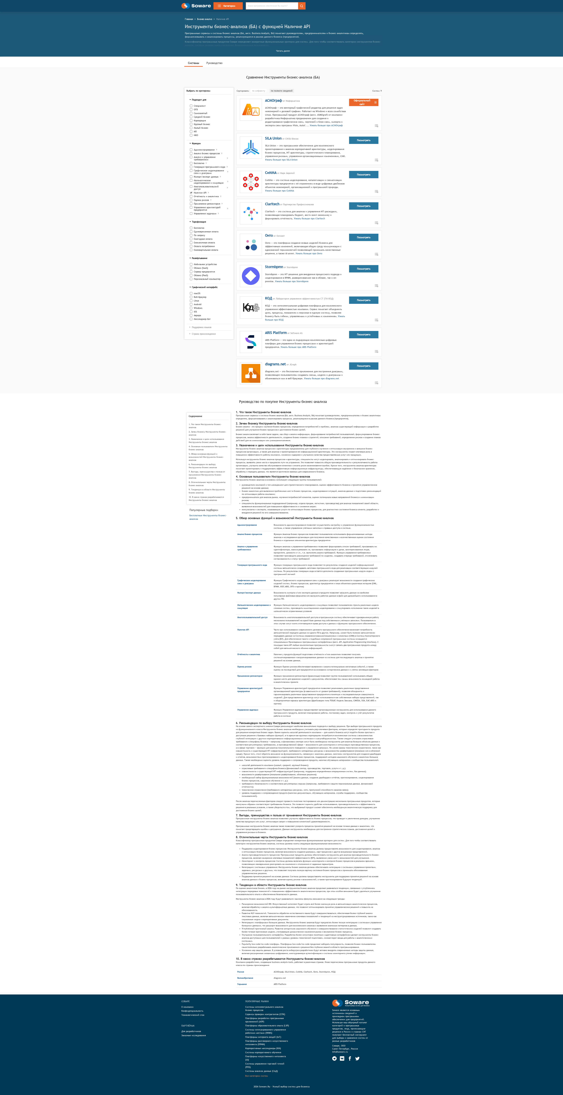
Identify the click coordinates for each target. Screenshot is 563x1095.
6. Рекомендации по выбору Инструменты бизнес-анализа (203, 466)
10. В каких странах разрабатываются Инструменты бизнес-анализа (206, 498)
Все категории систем (256, 1076)
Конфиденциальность (192, 1011)
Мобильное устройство (205, 264)
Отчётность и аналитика (206, 196)
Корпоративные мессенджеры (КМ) (263, 1048)
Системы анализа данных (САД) (261, 1071)
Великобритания (245, 978)
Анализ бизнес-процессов (207, 153)
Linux (196, 300)
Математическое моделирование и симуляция (208, 181)
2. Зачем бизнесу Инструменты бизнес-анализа (207, 433)
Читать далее (283, 51)
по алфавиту (258, 90)
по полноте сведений (281, 90)
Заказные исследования (193, 1035)
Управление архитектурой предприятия (207, 208)
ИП (195, 131)
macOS (197, 293)
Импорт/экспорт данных (206, 176)
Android (197, 304)
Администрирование (204, 149)
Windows (198, 308)
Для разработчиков (191, 1031)
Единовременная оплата (206, 231)
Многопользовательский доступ (206, 187)
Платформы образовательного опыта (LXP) (267, 1025)
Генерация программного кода (209, 167)
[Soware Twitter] (357, 1058)
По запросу (199, 235)
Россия (240, 972)
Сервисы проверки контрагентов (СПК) (265, 1014)
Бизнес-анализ (204, 19)
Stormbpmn (274, 267)
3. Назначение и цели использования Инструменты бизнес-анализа (206, 440)
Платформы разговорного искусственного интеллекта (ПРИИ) (266, 1043)
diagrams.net (275, 364)
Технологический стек (192, 1015)
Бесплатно (199, 163)
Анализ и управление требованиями (205, 158)
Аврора (197, 315)
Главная (189, 19)
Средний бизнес (202, 117)
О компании (187, 1007)
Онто (269, 235)
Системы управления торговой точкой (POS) (264, 1065)
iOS (195, 311)
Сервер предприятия (204, 271)
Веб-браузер (200, 297)
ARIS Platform (276, 333)
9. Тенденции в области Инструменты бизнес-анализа (207, 491)
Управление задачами (205, 213)
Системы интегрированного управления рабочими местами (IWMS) (265, 1031)
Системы (193, 63)
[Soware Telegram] (334, 1058)
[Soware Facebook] (350, 1058)
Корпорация (200, 120)
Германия (242, 984)
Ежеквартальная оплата (206, 250)
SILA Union (273, 138)
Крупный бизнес (202, 124)
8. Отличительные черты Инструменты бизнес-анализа (207, 483)
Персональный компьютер (207, 279)
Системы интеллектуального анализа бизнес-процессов (264, 1009)
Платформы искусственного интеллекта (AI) (265, 1058)
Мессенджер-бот (202, 319)
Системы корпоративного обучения (263, 1052)
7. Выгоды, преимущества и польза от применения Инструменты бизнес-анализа (207, 474)
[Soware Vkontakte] (342, 1058)
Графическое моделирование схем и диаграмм (209, 171)
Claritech (272, 204)
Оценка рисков (201, 200)
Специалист (200, 106)
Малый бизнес (201, 128)
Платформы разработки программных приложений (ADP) (264, 1020)
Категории (229, 5)
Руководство (214, 63)
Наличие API (200, 192)
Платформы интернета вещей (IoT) (263, 1037)
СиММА (271, 172)
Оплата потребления (204, 246)
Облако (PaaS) (201, 275)
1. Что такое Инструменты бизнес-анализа (205, 426)
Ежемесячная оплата (204, 242)
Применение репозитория (207, 203)
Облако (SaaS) (201, 268)
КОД (268, 298)
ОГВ (196, 109)
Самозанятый (200, 113)
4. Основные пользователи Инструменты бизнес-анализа (208, 448)
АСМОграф (273, 100)
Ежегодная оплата (203, 239)
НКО (196, 135)
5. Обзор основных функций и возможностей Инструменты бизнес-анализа (206, 457)
